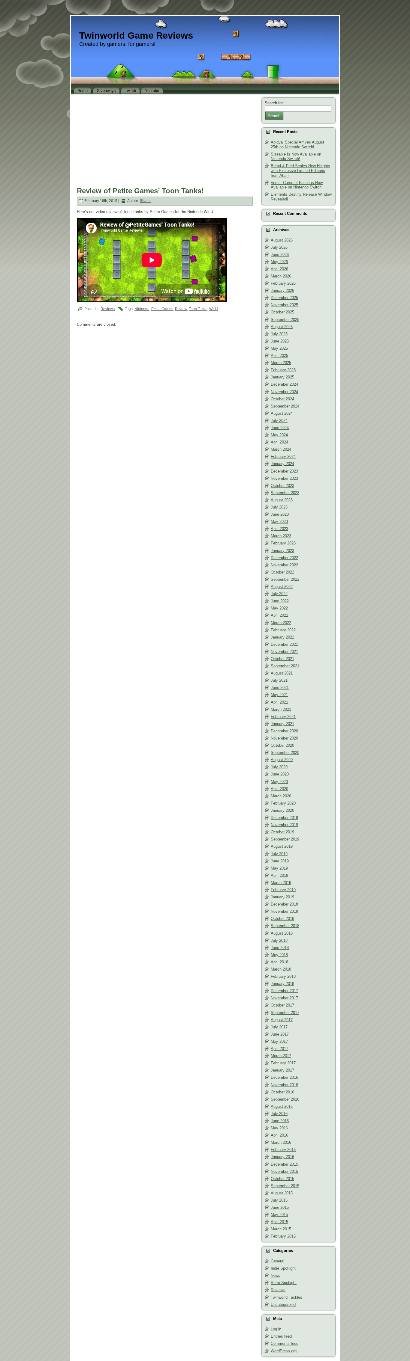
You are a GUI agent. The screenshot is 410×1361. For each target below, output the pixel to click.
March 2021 (281, 709)
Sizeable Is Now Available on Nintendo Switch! (296, 156)
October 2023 (282, 485)
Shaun (145, 201)
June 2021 (280, 687)
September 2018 (285, 926)
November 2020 (284, 738)
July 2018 (279, 940)
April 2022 (279, 615)
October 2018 (282, 918)
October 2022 (282, 572)
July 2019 (279, 854)
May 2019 (279, 868)
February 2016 (283, 1149)
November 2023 (284, 478)
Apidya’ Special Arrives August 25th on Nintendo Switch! (297, 144)
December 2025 (284, 297)
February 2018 (283, 976)
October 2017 (282, 1005)
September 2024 (285, 406)
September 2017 (285, 1012)
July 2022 (279, 594)
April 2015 (279, 1222)
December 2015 (284, 1164)
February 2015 (283, 1236)
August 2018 (282, 933)
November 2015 (284, 1171)
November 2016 (284, 1085)
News (275, 1275)
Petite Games (162, 309)
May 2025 (279, 348)
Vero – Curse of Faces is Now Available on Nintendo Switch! (297, 185)
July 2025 (279, 334)
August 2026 (282, 240)
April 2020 (279, 789)
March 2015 (281, 1229)
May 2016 (279, 1128)
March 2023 (281, 536)
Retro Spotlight (284, 1282)
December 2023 (284, 471)
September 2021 (285, 666)
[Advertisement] (164, 139)
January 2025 (282, 377)
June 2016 (280, 1121)
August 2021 (282, 673)
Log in (276, 1329)
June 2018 (280, 947)
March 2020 (281, 796)
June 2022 (280, 601)
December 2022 (284, 558)
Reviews (108, 309)
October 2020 (282, 745)
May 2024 (279, 435)
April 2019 (279, 875)
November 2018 (284, 911)
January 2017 (282, 1070)
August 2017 (282, 1020)
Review (181, 309)
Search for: (274, 103)
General (277, 1261)
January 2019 (282, 897)
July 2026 (279, 247)
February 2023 (283, 543)
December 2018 (284, 904)
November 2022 (284, 565)
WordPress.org (284, 1351)
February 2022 (283, 630)
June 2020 (280, 774)
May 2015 (279, 1214)
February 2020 (283, 803)
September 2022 (285, 579)
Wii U (213, 309)
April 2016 (279, 1135)
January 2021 (282, 724)
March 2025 (281, 362)
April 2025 (279, 355)
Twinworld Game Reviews (136, 35)
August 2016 (282, 1106)
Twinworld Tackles (286, 1297)
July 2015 (279, 1200)
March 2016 (281, 1142)
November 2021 (284, 651)
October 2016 (282, 1092)
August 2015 (282, 1193)
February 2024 (283, 456)
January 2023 (282, 550)
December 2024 (284, 384)
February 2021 (283, 716)
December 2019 (284, 817)
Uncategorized (283, 1304)
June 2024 (280, 427)
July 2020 (279, 767)
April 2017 (279, 1048)
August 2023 (282, 500)
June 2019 (280, 861)
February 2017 (283, 1063)
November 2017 (284, 998)
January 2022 (282, 637)
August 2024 (282, 413)
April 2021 (279, 702)
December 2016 (284, 1077)
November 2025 (284, 305)
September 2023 (285, 493)
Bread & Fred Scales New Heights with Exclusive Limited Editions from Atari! (300, 170)
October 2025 (282, 312)
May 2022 (279, 608)
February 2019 (283, 890)
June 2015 (280, 1207)
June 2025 (280, 341)
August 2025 (282, 327)
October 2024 (282, 399)
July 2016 (279, 1113)
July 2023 (279, 507)
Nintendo (141, 309)
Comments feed (284, 1343)
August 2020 (282, 760)
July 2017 (279, 1027)
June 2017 (280, 1034)
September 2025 (285, 319)
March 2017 (281, 1056)
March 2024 (281, 449)
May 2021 (279, 694)
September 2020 (285, 752)
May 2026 (279, 261)
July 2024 (279, 420)
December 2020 (284, 731)
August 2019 (282, 846)
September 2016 (285, 1099)
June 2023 (280, 514)
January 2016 (282, 1157)
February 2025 (283, 370)
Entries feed (281, 1336)
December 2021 (284, 644)
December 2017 (284, 991)
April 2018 (279, 962)
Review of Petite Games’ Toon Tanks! (140, 191)
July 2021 (279, 680)
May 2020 (279, 781)
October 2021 (282, 659)
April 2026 (279, 269)
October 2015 (282, 1178)
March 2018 (281, 969)
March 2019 (281, 882)
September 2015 (285, 1186)
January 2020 (282, 810)
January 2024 (282, 463)
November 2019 (284, 825)
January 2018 (282, 983)
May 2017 (279, 1041)
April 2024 (279, 442)
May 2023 (279, 521)
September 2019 (285, 839)
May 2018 (279, 955)
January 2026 (282, 290)
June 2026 (280, 254)
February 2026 (283, 283)
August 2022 (282, 586)
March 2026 (281, 276)
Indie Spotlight (283, 1268)
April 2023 (279, 528)
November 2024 (284, 392)
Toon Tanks (198, 309)
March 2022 (281, 623)
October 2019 (282, 832)
